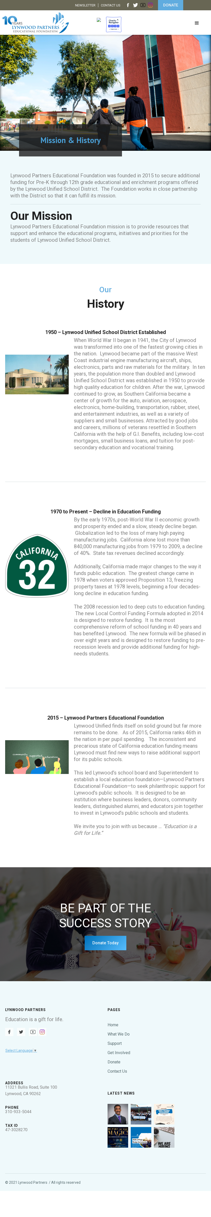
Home (113, 1024)
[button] (197, 25)
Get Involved (119, 1052)
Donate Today (105, 942)
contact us (110, 5)
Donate (114, 1062)
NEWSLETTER (85, 5)
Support (115, 1043)
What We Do (119, 1034)
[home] (35, 23)
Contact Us (117, 1071)
